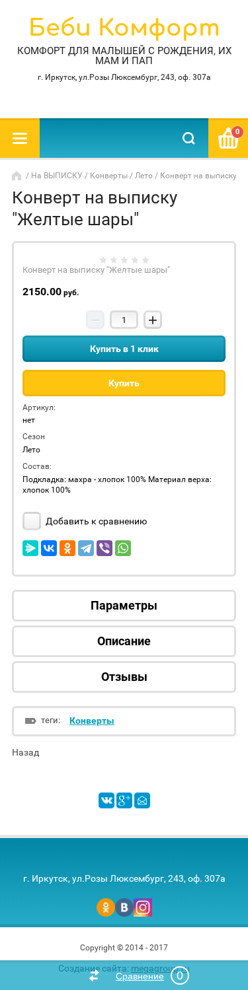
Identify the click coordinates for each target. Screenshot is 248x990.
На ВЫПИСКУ (57, 175)
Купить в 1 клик (124, 348)
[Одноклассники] (67, 548)
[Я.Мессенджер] (30, 548)
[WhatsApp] (123, 548)
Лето (144, 175)
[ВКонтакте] (49, 548)
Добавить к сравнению (95, 521)
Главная (18, 175)
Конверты (109, 175)
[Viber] (104, 548)
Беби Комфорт (124, 28)
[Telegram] (86, 548)
